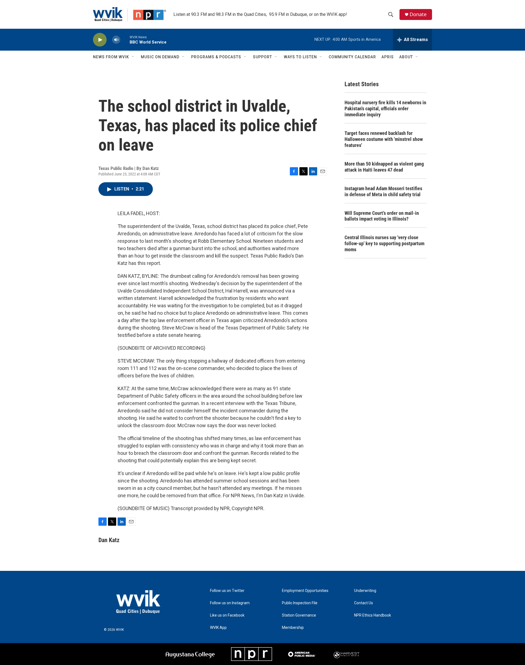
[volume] (116, 40)
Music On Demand (160, 57)
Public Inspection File (299, 603)
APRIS (387, 57)
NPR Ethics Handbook (372, 615)
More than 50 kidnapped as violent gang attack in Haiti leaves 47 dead (384, 167)
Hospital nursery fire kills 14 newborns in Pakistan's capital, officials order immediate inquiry (385, 108)
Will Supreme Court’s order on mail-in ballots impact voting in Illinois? (382, 216)
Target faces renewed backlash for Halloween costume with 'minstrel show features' (384, 139)
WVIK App (218, 628)
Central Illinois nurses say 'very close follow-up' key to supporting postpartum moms (384, 243)
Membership (293, 628)
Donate (418, 14)
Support (262, 57)
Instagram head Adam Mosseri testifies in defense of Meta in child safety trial (383, 191)
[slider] (125, 39)
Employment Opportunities (305, 591)
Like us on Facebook (227, 615)
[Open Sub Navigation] (133, 57)
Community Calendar (352, 57)
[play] (99, 40)
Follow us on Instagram (230, 603)
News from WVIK (111, 57)
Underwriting (365, 591)
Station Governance (299, 615)
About (406, 57)
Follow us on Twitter (227, 591)
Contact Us (363, 603)
